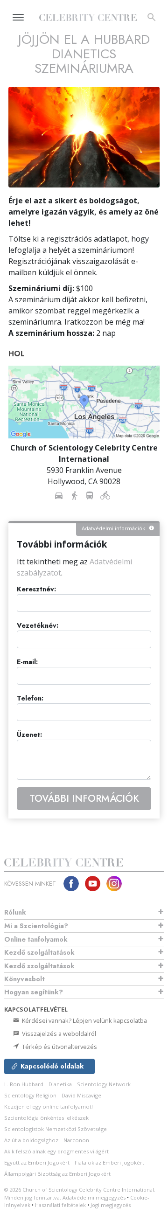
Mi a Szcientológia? (36, 925)
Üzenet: (29, 735)
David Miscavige (81, 1095)
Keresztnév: (36, 589)
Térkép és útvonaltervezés (59, 1046)
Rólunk (15, 912)
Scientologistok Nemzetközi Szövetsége (55, 1128)
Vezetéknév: (37, 626)
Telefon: (30, 698)
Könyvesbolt (24, 979)
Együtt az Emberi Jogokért (37, 1162)
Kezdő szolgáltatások (39, 952)
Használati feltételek (60, 1204)
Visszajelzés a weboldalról (58, 1033)
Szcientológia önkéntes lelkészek (46, 1117)
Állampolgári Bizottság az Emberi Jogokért (57, 1173)
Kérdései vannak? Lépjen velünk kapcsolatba (84, 1020)
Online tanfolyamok (36, 939)
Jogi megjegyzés (111, 1204)
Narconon (76, 1140)
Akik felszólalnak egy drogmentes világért (56, 1151)
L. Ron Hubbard (23, 1084)
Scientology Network (104, 1084)
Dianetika (60, 1084)
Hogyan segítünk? (33, 992)
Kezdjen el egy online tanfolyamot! (48, 1106)
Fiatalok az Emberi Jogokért (109, 1162)
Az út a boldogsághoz (31, 1140)
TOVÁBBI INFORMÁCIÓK (84, 798)
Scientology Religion (30, 1095)
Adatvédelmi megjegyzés (94, 1197)
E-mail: (27, 662)
